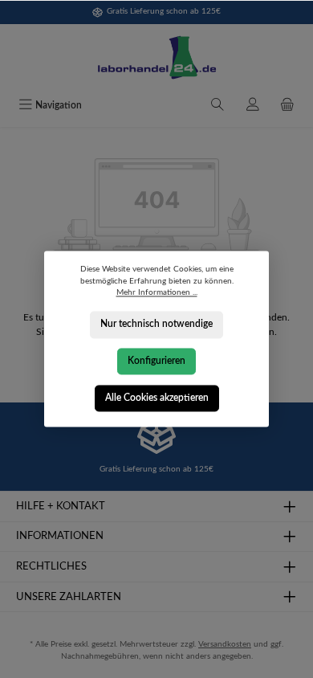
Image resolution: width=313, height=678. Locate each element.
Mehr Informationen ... (156, 293)
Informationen (60, 536)
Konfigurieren (156, 361)
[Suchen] (217, 106)
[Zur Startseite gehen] (156, 58)
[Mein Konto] (252, 106)
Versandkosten (224, 644)
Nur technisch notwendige (156, 324)
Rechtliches (51, 566)
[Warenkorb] (287, 106)
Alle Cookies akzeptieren (157, 397)
